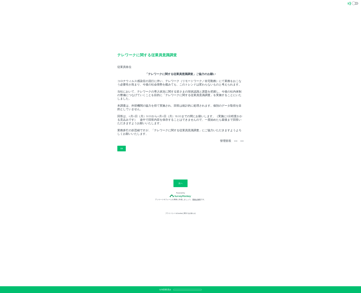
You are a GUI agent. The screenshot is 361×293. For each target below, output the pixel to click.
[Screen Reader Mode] (353, 3)
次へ (180, 183)
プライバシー (170, 213)
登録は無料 (196, 199)
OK (121, 148)
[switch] (358, 3)
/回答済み (165, 289)
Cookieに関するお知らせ (186, 213)
